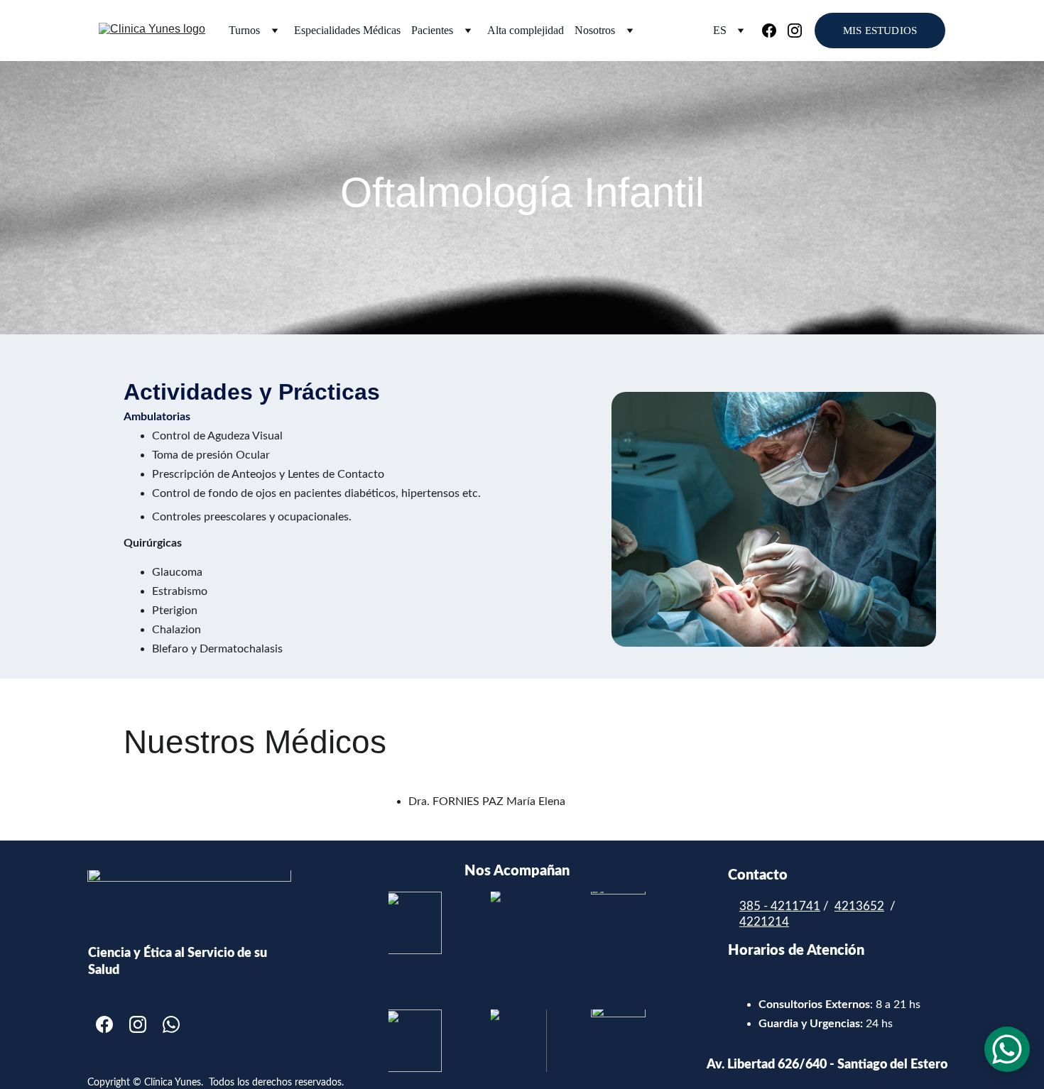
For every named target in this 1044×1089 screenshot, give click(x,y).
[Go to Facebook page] (775, 30)
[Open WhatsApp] (1007, 1049)
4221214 (764, 922)
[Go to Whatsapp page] (171, 1024)
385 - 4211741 (779, 906)
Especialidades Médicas (347, 30)
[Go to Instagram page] (795, 30)
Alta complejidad (525, 30)
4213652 (859, 906)
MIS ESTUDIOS (880, 30)
